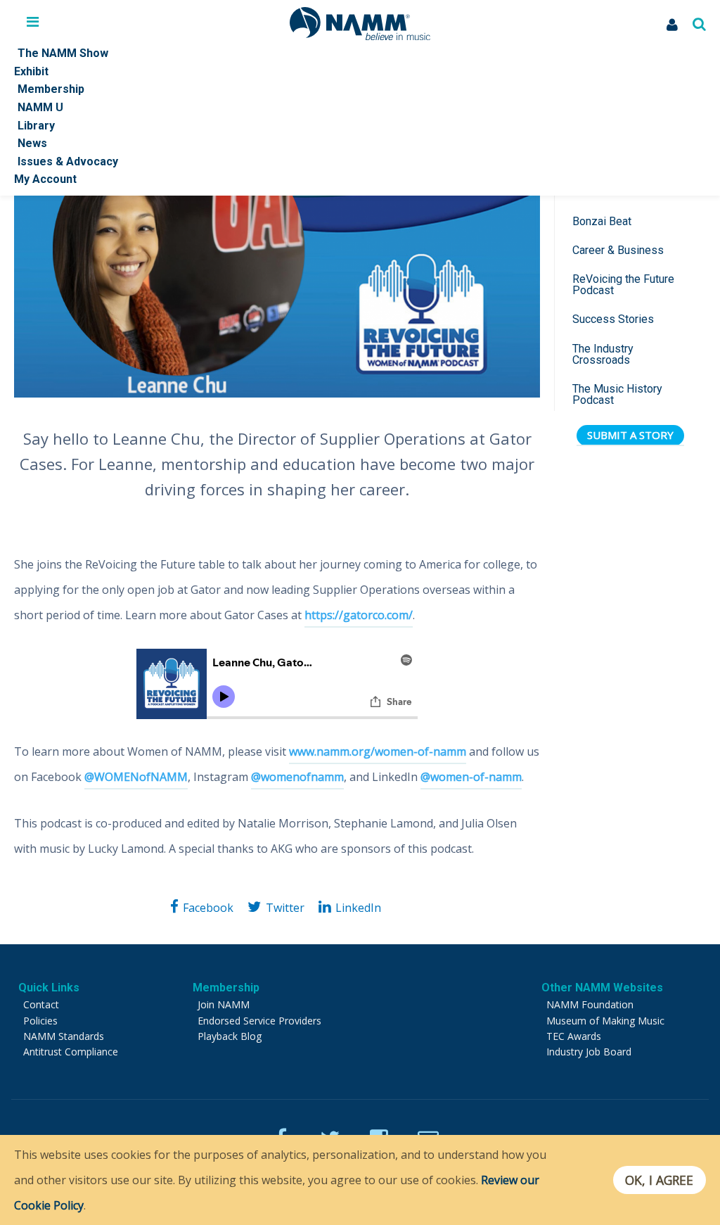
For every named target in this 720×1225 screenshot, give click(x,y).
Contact (41, 1004)
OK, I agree (659, 1180)
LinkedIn (358, 907)
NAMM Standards (63, 1036)
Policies (40, 1020)
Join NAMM (224, 1004)
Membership (51, 89)
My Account (45, 179)
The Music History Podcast (617, 394)
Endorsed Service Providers (259, 1020)
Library (36, 125)
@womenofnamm (297, 777)
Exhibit (31, 71)
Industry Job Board (588, 1051)
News (32, 143)
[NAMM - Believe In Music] (360, 36)
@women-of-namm (471, 777)
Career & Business (618, 250)
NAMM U (40, 107)
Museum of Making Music (605, 1020)
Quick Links (48, 987)
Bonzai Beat (601, 221)
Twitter (285, 907)
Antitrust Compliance (70, 1051)
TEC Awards (573, 1036)
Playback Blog (230, 1036)
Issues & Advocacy (68, 161)
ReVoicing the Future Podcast (623, 284)
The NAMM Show (63, 53)
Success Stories (613, 319)
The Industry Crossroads (603, 354)
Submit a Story (630, 435)
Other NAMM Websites (602, 987)
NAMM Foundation (590, 1004)
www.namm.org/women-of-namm (377, 751)
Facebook (208, 907)
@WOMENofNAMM (136, 777)
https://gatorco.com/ (358, 615)
